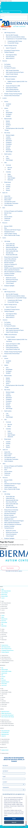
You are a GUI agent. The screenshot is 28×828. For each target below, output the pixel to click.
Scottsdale (8, 104)
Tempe (7, 105)
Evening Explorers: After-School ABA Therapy (14, 129)
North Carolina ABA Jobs (12, 251)
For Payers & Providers (10, 68)
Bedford (8, 121)
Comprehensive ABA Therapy (15, 41)
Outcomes (4, 60)
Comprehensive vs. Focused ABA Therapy (16, 38)
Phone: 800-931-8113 (5, 730)
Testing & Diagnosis (9, 52)
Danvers (8, 123)
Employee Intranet (4, 750)
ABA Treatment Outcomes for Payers (15, 72)
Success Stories (8, 216)
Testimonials (7, 218)
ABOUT (1, 586)
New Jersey (7, 132)
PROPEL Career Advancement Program (14, 268)
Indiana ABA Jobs (10, 245)
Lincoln (8, 188)
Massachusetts (8, 118)
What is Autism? (8, 198)
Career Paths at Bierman (10, 259)
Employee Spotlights (9, 285)
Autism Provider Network (12, 74)
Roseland (8, 149)
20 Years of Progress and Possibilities (13, 211)
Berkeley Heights (10, 135)
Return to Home (4, 546)
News (5, 214)
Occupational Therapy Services (12, 50)
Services (4, 29)
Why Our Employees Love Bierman (12, 271)
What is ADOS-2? (10, 58)
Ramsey (8, 148)
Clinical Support (10, 283)
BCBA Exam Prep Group (12, 279)
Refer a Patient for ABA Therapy (12, 235)
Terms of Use (4, 685)
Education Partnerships (10, 260)
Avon (7, 110)
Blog (5, 228)
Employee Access (3, 747)
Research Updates (10, 79)
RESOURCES (2, 665)
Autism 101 (4, 192)
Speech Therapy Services (10, 45)
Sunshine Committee (9, 273)
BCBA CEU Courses (11, 277)
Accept (14, 818)
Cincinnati (8, 165)
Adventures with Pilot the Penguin (12, 229)
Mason (9, 169)
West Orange (9, 151)
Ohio (5, 162)
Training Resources (9, 275)
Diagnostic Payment (5, 681)
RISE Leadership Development (11, 269)
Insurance (3, 676)
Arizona (6, 101)
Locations (4, 98)
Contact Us (7, 220)
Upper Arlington (11, 178)
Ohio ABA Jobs (9, 252)
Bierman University (9, 262)
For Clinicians (7, 66)
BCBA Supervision (8, 266)
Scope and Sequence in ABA (13, 85)
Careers (4, 237)
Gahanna (10, 176)
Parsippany (8, 142)
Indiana (6, 108)
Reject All (14, 822)
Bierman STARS (8, 226)
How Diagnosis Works (11, 54)
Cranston (8, 184)
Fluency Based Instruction (12, 89)
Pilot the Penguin (4, 669)
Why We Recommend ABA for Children (15, 37)
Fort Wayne (8, 114)
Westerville (10, 179)
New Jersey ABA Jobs (11, 249)
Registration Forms (5, 734)
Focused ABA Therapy (13, 43)
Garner (7, 158)
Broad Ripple (9, 112)
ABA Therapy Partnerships (12, 70)
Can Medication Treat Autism (11, 203)
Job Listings (7, 241)
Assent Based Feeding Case (13, 91)
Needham (8, 124)
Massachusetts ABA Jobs (12, 247)
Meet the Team (7, 213)
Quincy (7, 126)
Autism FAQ (7, 196)
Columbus (8, 171)
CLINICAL (2, 709)
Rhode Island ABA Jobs (11, 254)
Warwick (8, 190)
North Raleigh (9, 160)
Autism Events (4, 673)
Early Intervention (10, 56)
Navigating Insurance (9, 231)
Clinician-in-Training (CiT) (10, 264)
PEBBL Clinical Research (10, 76)
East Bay (8, 186)
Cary (7, 156)
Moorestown (9, 140)
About (3, 207)
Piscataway (9, 144)
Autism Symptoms (8, 205)
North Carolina (7, 154)
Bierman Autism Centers (6, 1)
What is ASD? (7, 199)
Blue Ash (10, 167)
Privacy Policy (9, 807)
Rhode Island (7, 182)
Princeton (8, 146)
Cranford (8, 137)
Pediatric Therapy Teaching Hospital (13, 93)
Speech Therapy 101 (11, 48)
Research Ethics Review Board (11, 95)
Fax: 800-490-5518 (5, 732)
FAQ (2, 674)
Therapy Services (4, 645)
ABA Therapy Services (9, 32)
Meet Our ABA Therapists (12, 35)
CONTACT (2, 728)
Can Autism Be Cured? (9, 201)
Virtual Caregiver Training (10, 233)
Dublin (9, 174)
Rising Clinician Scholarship (11, 257)
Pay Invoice (3, 680)
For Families (7, 64)
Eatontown (8, 138)
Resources (4, 222)
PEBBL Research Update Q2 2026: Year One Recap (16, 82)
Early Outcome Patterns (11, 87)
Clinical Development (11, 281)
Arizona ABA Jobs (10, 243)
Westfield (8, 116)
